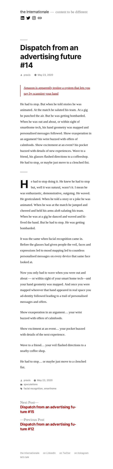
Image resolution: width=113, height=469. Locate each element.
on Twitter (64, 453)
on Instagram (81, 453)
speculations (31, 384)
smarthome (50, 388)
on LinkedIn (49, 453)
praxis (27, 75)
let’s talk (24, 457)
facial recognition (33, 388)
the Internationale (34, 12)
